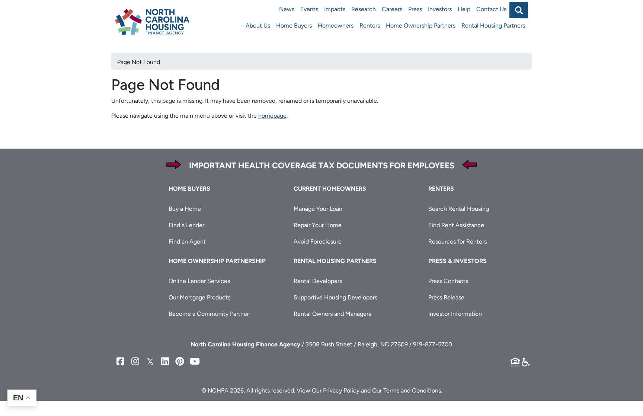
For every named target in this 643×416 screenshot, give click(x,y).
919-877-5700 (432, 344)
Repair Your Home (318, 225)
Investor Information (455, 313)
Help (464, 9)
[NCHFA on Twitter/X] (150, 361)
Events (309, 9)
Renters (369, 25)
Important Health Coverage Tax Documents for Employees (321, 166)
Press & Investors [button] (457, 260)
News (286, 9)
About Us (258, 25)
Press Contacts (448, 281)
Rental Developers (318, 281)
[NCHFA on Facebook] (120, 361)
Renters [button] (441, 188)
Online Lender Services (199, 281)
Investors (440, 9)
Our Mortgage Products (199, 297)
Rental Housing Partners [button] (335, 260)
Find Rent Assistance (456, 225)
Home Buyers (294, 25)
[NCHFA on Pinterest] (179, 361)
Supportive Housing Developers (335, 297)
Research (363, 9)
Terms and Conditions (412, 390)
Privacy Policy (341, 390)
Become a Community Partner (209, 313)
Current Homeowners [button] (330, 188)
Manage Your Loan (318, 208)
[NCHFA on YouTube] (194, 361)
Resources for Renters (457, 241)
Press (415, 9)
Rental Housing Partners (493, 25)
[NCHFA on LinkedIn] (164, 361)
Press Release (446, 297)
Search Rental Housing (458, 208)
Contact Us (491, 9)
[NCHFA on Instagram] (135, 361)
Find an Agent (187, 241)
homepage (272, 115)
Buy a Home (185, 208)
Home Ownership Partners (420, 25)
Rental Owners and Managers (332, 313)
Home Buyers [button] (189, 188)
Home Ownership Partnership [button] (217, 260)
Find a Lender (186, 225)
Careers (392, 9)
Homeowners (336, 25)
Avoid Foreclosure (318, 241)
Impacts (334, 9)
